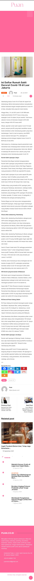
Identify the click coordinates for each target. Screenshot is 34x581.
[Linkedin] (17, 368)
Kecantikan (15, 473)
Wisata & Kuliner (16, 462)
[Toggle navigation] (4, 14)
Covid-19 (11, 380)
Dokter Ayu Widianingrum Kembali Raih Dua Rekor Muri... (21, 476)
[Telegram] (17, 371)
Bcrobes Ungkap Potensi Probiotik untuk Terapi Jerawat (21, 487)
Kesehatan (13, 441)
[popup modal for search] (30, 14)
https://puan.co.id (14, 390)
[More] (4, 375)
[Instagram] (11, 371)
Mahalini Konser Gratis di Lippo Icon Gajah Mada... (21, 465)
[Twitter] (11, 368)
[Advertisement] (17, 37)
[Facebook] (4, 368)
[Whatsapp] (4, 371)
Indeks (4, 93)
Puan (15, 93)
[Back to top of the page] (30, 578)
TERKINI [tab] (7, 458)
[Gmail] (24, 371)
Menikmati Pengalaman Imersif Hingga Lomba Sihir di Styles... (22, 499)
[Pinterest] (24, 368)
